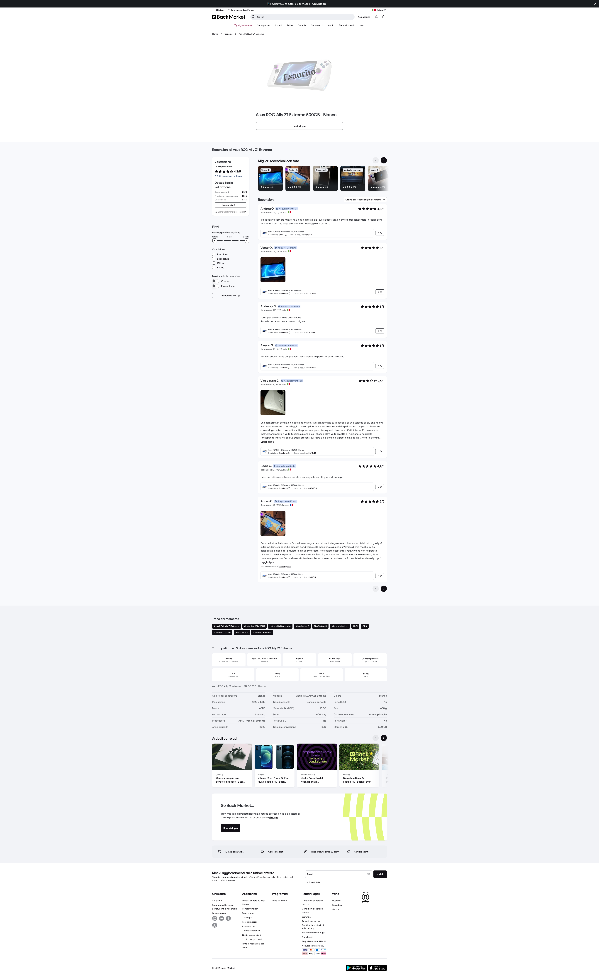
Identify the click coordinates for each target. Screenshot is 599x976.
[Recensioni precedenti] (376, 589)
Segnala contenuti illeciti (314, 941)
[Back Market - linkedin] (221, 918)
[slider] (214, 240)
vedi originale (285, 566)
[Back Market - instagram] (214, 918)
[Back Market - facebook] (228, 918)
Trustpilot (336, 900)
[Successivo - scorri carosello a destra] (384, 160)
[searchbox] (305, 17)
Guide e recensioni (251, 935)
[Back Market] (228, 17)
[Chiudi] (595, 3)
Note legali (307, 937)
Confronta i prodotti (252, 939)
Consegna (247, 917)
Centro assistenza (251, 930)
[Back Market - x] (214, 925)
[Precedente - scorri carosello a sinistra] (376, 160)
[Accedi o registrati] (376, 17)
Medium (336, 909)
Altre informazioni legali (313, 932)
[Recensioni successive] (384, 589)
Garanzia (306, 916)
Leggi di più (267, 441)
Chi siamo (217, 900)
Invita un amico (279, 900)
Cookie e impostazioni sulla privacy (313, 927)
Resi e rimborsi (249, 921)
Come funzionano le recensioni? (232, 212)
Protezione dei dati (311, 921)
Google (273, 817)
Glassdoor (337, 905)
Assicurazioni (248, 926)
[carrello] (384, 17)
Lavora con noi (219, 913)
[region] (322, 179)
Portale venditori (250, 908)
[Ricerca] (253, 16)
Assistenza (364, 16)
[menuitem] (263, 25)
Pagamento (247, 913)
